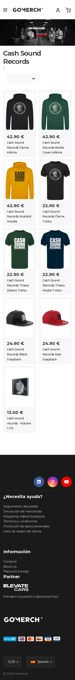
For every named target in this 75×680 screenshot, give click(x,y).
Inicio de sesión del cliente (22, 531)
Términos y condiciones (20, 521)
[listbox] (22, 78)
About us (9, 566)
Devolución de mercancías (22, 511)
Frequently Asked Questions (24, 516)
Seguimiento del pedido (20, 506)
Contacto (10, 561)
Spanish (43, 662)
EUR (12, 662)
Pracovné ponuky (16, 571)
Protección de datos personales (26, 526)
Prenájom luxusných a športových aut (30, 596)
